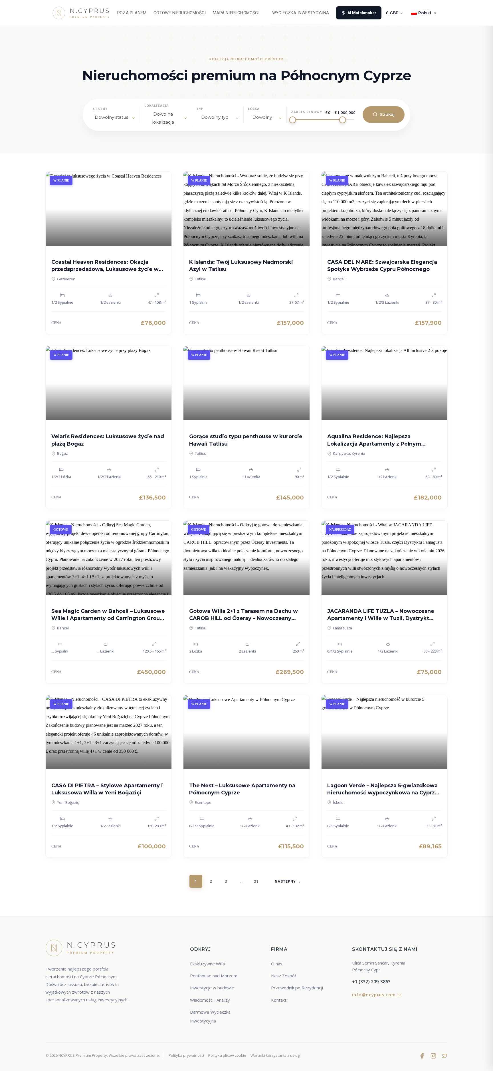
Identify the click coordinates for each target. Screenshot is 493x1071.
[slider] (292, 119)
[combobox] (165, 118)
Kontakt (278, 1000)
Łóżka (254, 108)
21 (256, 881)
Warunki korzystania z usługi (275, 1055)
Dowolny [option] (262, 117)
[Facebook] (422, 1055)
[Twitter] (445, 1055)
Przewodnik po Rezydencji (297, 988)
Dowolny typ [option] (215, 117)
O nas (276, 964)
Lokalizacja (156, 105)
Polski (424, 12)
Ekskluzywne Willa (207, 964)
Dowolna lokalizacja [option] (163, 118)
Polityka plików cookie (227, 1055)
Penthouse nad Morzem (213, 976)
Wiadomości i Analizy (210, 1000)
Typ (199, 108)
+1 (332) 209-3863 (371, 982)
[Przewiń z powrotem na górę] (477, 1061)
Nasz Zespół (283, 976)
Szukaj (387, 114)
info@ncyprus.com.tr (376, 994)
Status (100, 108)
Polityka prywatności (186, 1055)
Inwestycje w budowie (212, 988)
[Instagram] (433, 1055)
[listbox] (114, 118)
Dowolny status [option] (111, 117)
